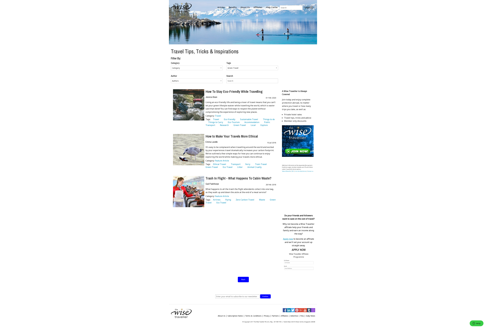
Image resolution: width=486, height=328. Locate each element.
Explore (263, 125)
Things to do (268, 119)
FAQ (302, 316)
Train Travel (260, 164)
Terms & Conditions (253, 316)
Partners (275, 316)
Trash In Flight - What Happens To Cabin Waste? (238, 178)
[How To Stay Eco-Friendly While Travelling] (188, 104)
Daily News (310, 316)
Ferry (247, 164)
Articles (221, 7)
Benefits (233, 7)
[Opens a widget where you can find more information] (476, 323)
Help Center (272, 7)
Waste (262, 199)
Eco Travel (227, 167)
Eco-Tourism (233, 122)
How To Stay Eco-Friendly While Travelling (234, 91)
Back (243, 279)
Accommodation (251, 122)
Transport (235, 164)
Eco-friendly (229, 119)
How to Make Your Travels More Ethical (232, 136)
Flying (227, 199)
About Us (245, 7)
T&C (293, 171)
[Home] (181, 8)
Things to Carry (215, 122)
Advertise (294, 316)
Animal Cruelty (254, 167)
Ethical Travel (219, 164)
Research (223, 125)
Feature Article (222, 160)
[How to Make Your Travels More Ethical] (188, 149)
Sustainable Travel (249, 119)
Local (252, 125)
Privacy (267, 316)
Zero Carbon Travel (244, 199)
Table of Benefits (286, 171)
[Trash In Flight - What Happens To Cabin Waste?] (188, 191)
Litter (239, 167)
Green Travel (239, 125)
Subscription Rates (235, 316)
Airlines (216, 199)
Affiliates (258, 7)
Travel (218, 115)
